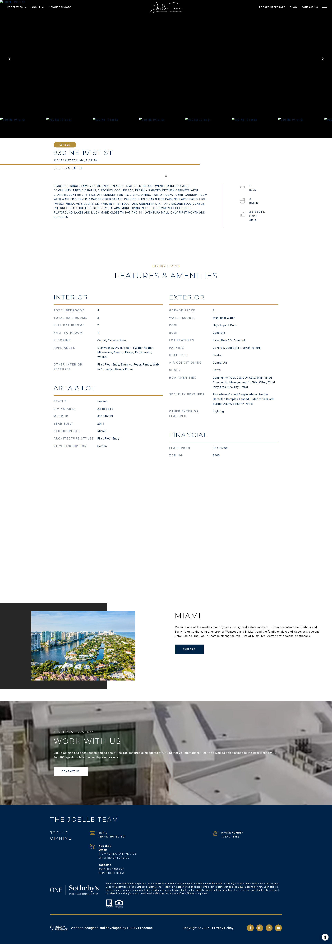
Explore (189, 649)
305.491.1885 (230, 836)
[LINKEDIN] (269, 927)
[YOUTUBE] (278, 927)
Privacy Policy (223, 928)
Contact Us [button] (71, 771)
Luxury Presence (140, 928)
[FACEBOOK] (250, 927)
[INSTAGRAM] (259, 927)
